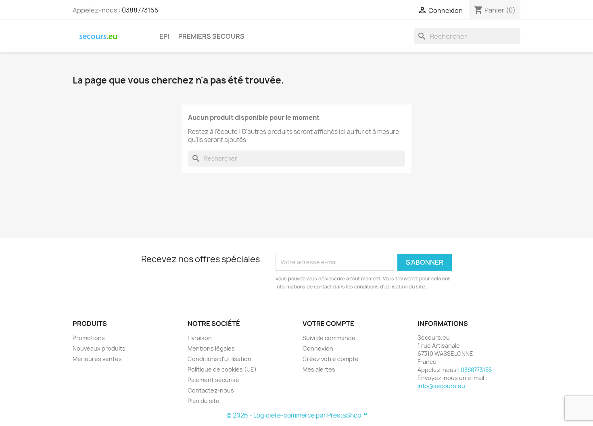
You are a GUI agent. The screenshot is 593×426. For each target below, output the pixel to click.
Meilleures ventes (97, 359)
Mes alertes (319, 369)
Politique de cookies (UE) (222, 369)
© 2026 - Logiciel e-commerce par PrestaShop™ (296, 415)
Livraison (200, 338)
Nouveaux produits (99, 348)
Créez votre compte (331, 359)
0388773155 (140, 10)
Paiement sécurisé (213, 380)
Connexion (318, 348)
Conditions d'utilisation (219, 359)
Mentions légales (211, 348)
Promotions (89, 338)
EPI (164, 36)
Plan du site (203, 401)
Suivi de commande (329, 338)
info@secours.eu (441, 386)
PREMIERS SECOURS (211, 36)
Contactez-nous (211, 390)
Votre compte (328, 323)
